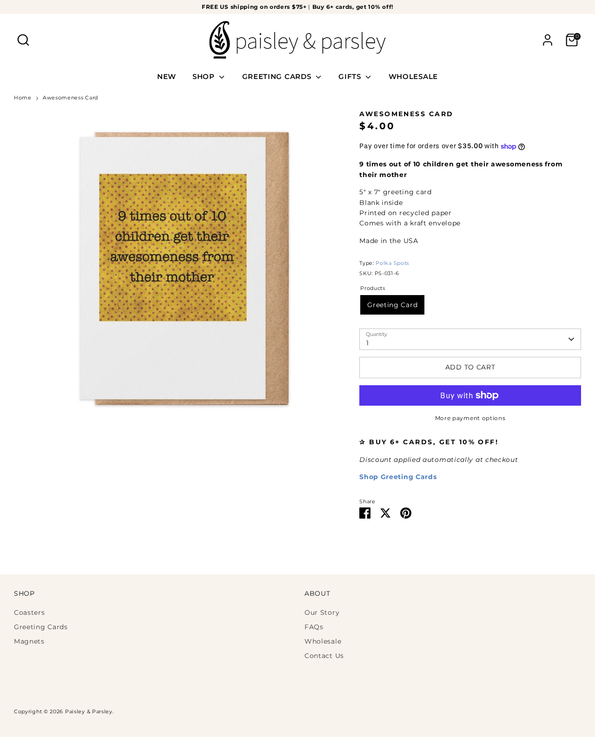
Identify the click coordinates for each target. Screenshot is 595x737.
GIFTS (350, 76)
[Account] (547, 40)
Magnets (29, 641)
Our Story (321, 612)
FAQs (314, 627)
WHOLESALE (413, 76)
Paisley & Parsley (88, 712)
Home (23, 98)
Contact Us (324, 655)
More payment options (470, 418)
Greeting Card (392, 305)
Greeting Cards (41, 627)
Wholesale (322, 641)
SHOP (204, 76)
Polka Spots (392, 263)
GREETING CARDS (278, 76)
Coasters (29, 612)
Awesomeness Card (70, 98)
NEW (166, 76)
